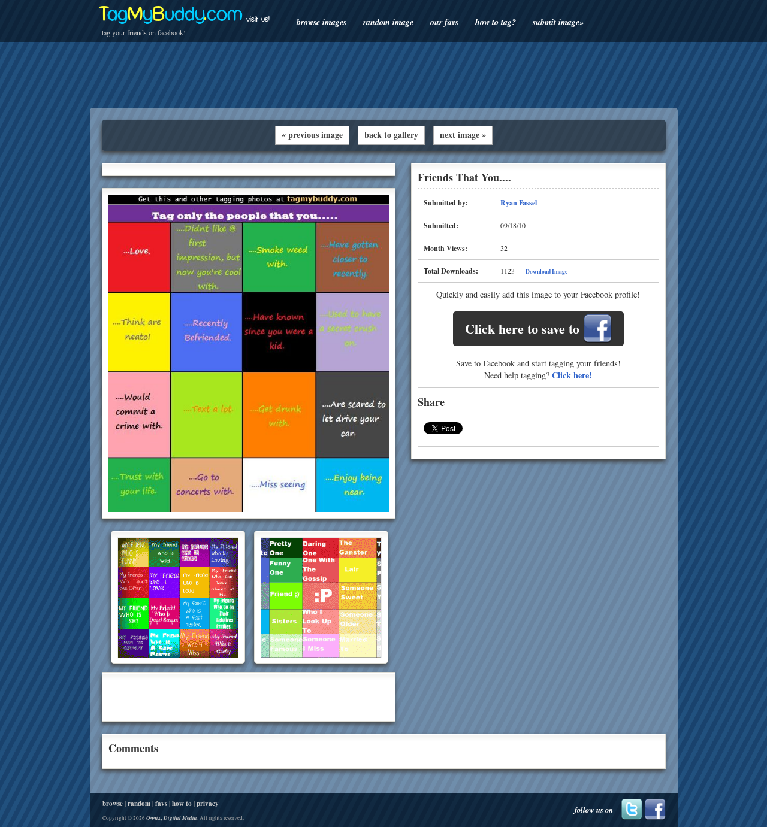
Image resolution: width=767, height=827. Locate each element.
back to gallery (391, 134)
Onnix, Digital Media (171, 818)
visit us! (258, 19)
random (139, 803)
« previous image (312, 134)
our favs (444, 22)
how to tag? (495, 22)
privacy (208, 803)
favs (161, 803)
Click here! (572, 375)
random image (388, 22)
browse (112, 803)
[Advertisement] (383, 75)
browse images (321, 22)
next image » (463, 134)
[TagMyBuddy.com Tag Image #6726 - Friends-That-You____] (248, 509)
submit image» (558, 22)
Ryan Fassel (518, 203)
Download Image (546, 271)
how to (182, 803)
